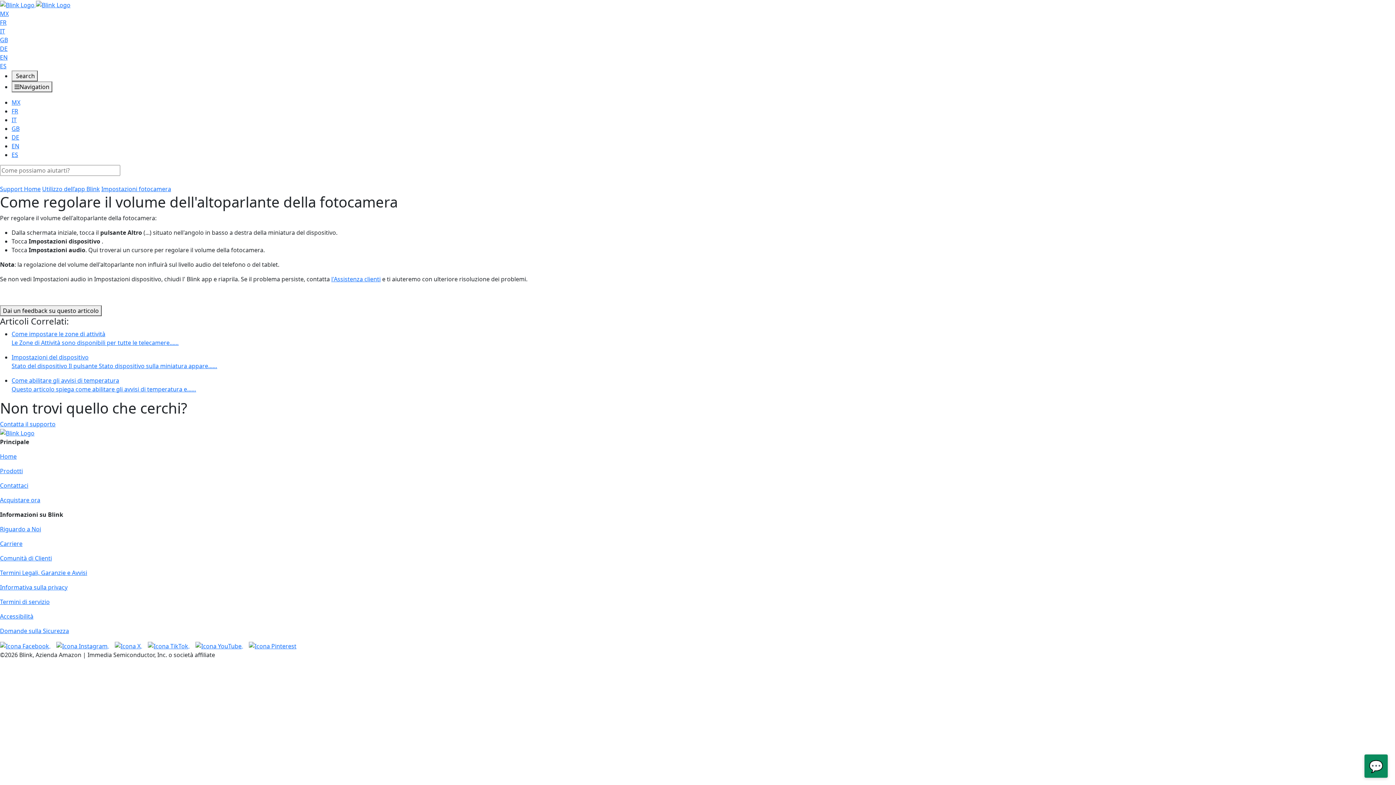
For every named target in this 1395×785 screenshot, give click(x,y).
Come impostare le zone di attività (95, 338)
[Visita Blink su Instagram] (82, 645)
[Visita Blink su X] (128, 645)
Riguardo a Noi (20, 529)
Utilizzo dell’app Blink (71, 189)
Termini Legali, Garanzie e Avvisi (43, 573)
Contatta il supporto (28, 424)
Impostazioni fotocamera (136, 189)
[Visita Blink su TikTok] (169, 645)
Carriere (11, 544)
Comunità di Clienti (26, 558)
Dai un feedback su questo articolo (51, 311)
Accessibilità (16, 616)
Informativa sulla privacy (34, 587)
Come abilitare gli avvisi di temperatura (104, 385)
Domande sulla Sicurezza (34, 631)
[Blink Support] (35, 4)
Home (8, 456)
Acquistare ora (20, 500)
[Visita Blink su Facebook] (25, 645)
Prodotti (11, 471)
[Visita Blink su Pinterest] (272, 645)
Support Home (20, 189)
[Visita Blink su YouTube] (219, 645)
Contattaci (14, 486)
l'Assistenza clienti (356, 279)
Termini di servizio (25, 602)
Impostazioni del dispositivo (114, 361)
